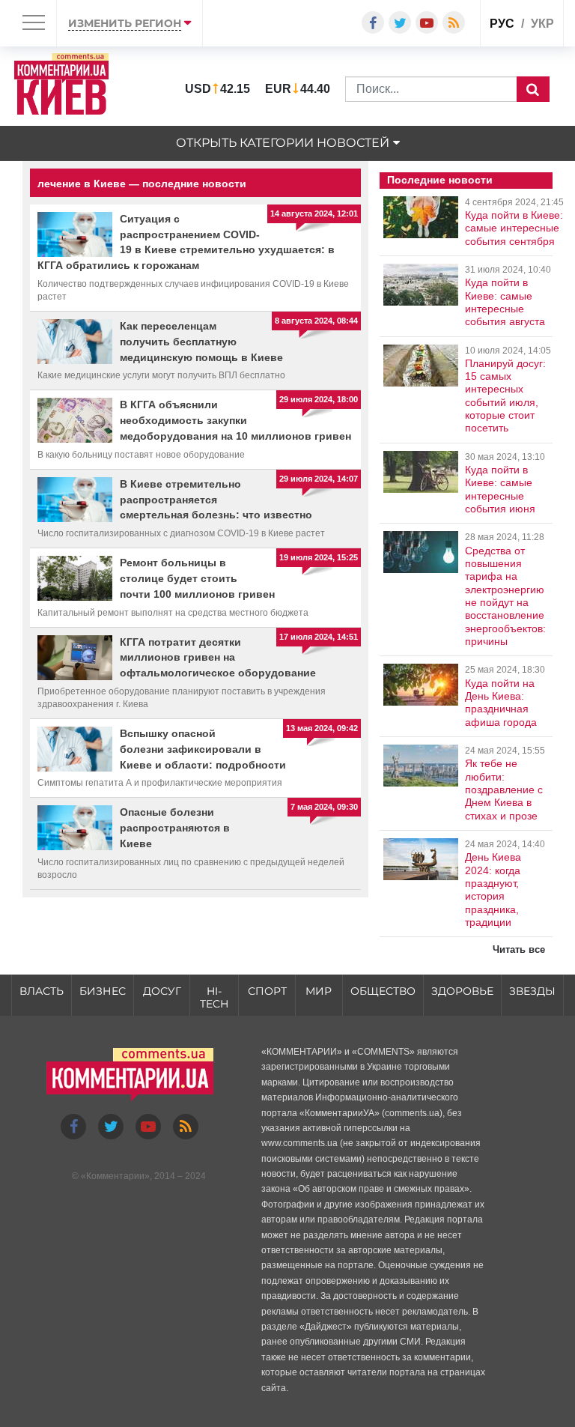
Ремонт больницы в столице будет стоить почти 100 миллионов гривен (197, 578)
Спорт (267, 991)
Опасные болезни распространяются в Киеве (175, 827)
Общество (383, 991)
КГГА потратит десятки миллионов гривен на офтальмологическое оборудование (218, 657)
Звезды (532, 991)
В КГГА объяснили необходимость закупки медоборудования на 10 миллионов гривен (235, 420)
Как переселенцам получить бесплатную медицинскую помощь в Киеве (201, 341)
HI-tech (214, 997)
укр (542, 23)
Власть (41, 991)
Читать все (519, 949)
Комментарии (115, 1176)
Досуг (162, 991)
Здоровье (462, 991)
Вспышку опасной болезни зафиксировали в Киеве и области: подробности (203, 749)
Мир (318, 991)
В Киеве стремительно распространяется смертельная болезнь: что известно (216, 499)
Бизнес (102, 991)
